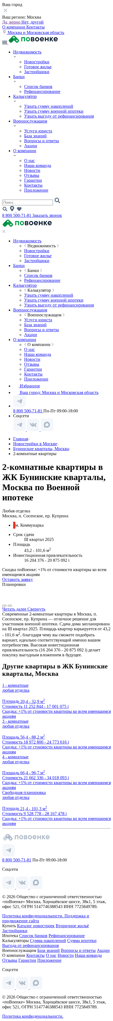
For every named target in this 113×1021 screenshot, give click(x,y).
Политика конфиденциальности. (33, 916)
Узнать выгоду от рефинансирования (59, 116)
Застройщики (36, 71)
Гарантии (33, 180)
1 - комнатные (15, 685)
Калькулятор (25, 96)
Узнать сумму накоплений (48, 106)
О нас (29, 160)
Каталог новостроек (36, 925)
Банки (19, 76)
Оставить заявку (17, 579)
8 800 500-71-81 (17, 215)
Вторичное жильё (72, 925)
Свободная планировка (24, 792)
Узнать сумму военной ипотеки (53, 111)
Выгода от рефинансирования (30, 945)
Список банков (38, 86)
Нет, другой (32, 22)
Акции (30, 145)
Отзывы (31, 175)
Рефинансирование (42, 91)
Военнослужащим (30, 121)
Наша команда (37, 165)
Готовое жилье (38, 66)
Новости (32, 170)
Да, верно (11, 22)
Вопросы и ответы (41, 140)
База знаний (35, 136)
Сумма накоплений (48, 940)
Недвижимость (27, 52)
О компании (14, 27)
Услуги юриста (38, 131)
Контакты (35, 27)
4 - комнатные (15, 757)
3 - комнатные (15, 721)
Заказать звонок (47, 215)
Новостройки (36, 61)
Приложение (36, 190)
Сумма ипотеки (82, 940)
